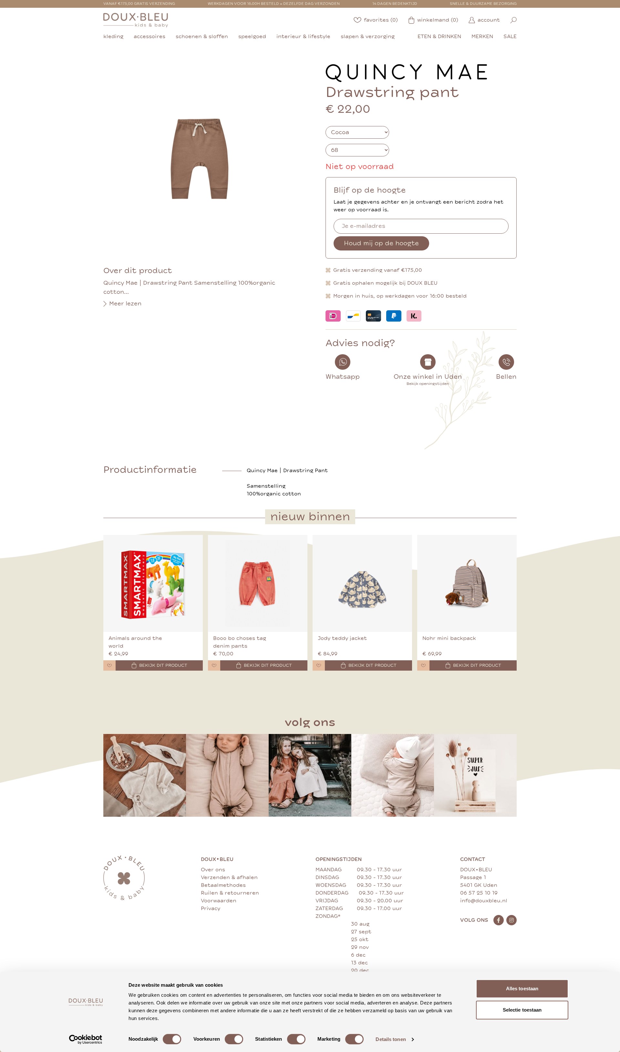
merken (482, 36)
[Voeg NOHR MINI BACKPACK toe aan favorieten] (423, 665)
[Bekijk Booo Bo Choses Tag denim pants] (257, 583)
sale (510, 36)
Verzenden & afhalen (229, 877)
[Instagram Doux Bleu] (511, 920)
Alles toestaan (522, 988)
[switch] (234, 1039)
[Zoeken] (513, 20)
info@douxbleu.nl (483, 901)
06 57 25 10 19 (479, 893)
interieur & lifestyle (303, 36)
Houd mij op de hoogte (381, 243)
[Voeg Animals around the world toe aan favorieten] (109, 665)
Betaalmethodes (223, 885)
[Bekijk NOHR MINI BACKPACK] (467, 583)
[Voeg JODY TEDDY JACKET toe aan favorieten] (319, 665)
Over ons (213, 869)
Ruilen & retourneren (230, 893)
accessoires (149, 36)
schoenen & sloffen (202, 36)
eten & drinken (439, 36)
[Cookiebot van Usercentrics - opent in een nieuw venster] (85, 1039)
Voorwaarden (218, 901)
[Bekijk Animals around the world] (153, 583)
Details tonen (391, 1039)
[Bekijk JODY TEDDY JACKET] (362, 583)
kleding (113, 36)
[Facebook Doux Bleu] (498, 920)
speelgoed (252, 36)
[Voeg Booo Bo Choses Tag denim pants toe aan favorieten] (214, 665)
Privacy (210, 908)
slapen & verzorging (368, 36)
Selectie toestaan (522, 1010)
